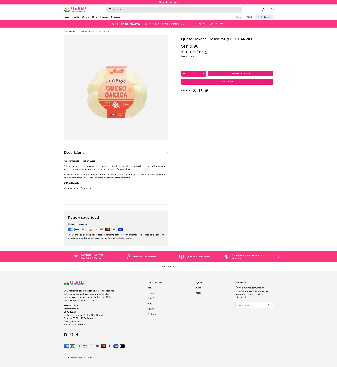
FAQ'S (249, 17)
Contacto (115, 17)
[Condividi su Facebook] (200, 90)
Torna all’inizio (168, 266)
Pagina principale (70, 31)
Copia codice (217, 24)
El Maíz (85, 17)
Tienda (75, 17)
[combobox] (174, 9)
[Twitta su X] (194, 90)
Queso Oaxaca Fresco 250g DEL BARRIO (94, 31)
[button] (271, 9)
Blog (94, 17)
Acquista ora (227, 81)
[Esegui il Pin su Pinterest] (206, 90)
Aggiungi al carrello (241, 73)
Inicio (66, 17)
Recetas (104, 17)
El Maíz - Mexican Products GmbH (82, 357)
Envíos (239, 17)
